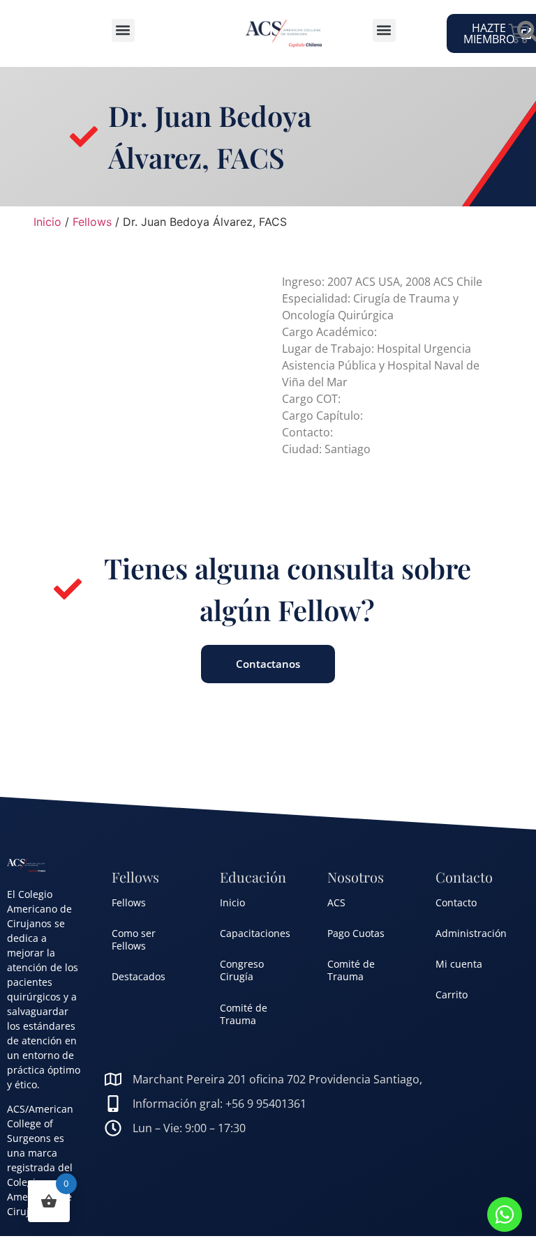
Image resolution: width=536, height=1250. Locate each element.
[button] (123, 30)
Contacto (456, 902)
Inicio (47, 222)
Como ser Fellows (134, 939)
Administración (471, 933)
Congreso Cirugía (242, 970)
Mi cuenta (459, 963)
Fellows (92, 222)
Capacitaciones (255, 933)
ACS (336, 902)
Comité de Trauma (243, 1014)
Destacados (138, 976)
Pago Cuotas (356, 933)
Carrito (452, 994)
